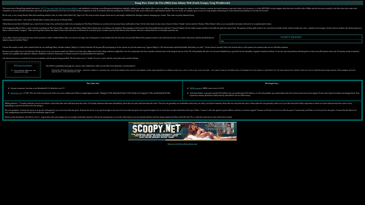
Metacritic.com (16, 93)
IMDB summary (196, 88)
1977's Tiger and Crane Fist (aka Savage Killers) (59, 8)
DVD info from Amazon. (23, 65)
